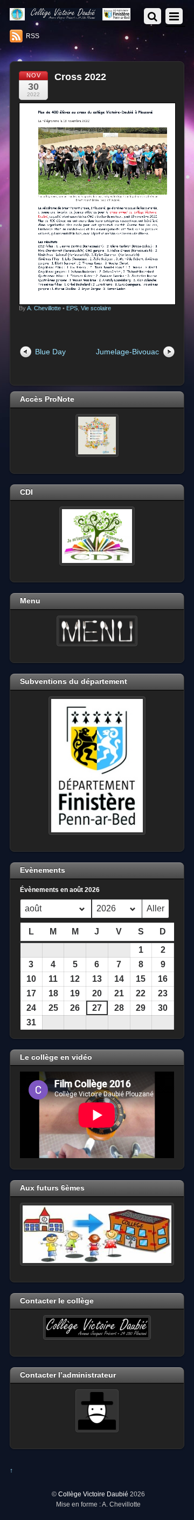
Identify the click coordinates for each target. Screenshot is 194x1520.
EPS (72, 308)
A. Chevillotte (44, 308)
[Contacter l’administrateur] (97, 1410)
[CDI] (97, 536)
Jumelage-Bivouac (127, 351)
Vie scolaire (96, 308)
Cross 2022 (80, 77)
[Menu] (97, 631)
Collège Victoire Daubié (93, 1493)
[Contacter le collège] (97, 1327)
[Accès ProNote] (97, 435)
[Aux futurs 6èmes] (97, 1234)
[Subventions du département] (97, 765)
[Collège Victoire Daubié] (70, 16)
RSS (32, 36)
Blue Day (50, 351)
